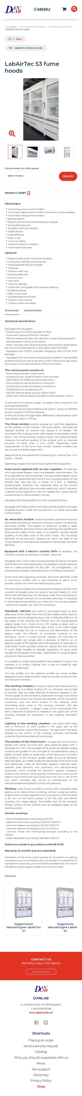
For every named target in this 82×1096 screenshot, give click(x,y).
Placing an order (41, 1040)
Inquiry (68, 176)
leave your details (41, 972)
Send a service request (41, 1046)
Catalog (41, 1052)
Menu (43, 9)
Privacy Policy (41, 1080)
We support (41, 1069)
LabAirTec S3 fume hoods (28, 48)
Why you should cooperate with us (41, 1057)
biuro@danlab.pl (41, 1012)
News (41, 1063)
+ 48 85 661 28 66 (41, 1008)
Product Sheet (15, 193)
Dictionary (41, 1075)
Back (19, 39)
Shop (41, 1086)
